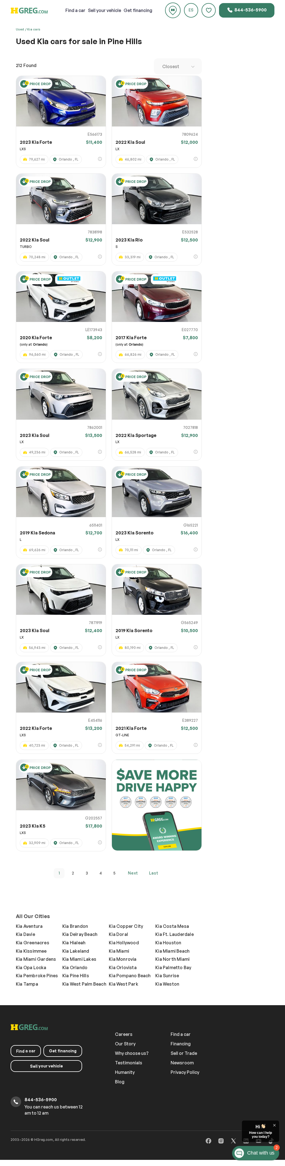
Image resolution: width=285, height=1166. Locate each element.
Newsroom (182, 1062)
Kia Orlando (74, 967)
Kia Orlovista (123, 967)
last (153, 873)
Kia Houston (168, 942)
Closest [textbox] (170, 66)
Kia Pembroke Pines (37, 975)
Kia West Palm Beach (84, 984)
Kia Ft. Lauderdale (174, 934)
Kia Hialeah (73, 942)
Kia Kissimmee (31, 951)
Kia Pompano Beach (130, 975)
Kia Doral (118, 934)
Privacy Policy (185, 1072)
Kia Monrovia (122, 959)
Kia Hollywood (124, 942)
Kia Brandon (75, 926)
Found (26, 65)
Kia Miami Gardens (36, 959)
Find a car (181, 1034)
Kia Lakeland (75, 951)
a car (75, 10)
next (133, 873)
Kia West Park (123, 984)
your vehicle (104, 10)
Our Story (125, 1043)
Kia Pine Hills (75, 975)
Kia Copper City (126, 926)
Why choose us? (132, 1053)
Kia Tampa (27, 984)
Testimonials (128, 1062)
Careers (123, 1034)
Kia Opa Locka (31, 967)
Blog (119, 1081)
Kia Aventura (29, 926)
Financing (181, 1043)
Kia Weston (167, 984)
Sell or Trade (184, 1053)
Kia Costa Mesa (172, 926)
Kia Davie (25, 934)
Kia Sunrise (167, 975)
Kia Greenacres (32, 942)
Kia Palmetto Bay (173, 967)
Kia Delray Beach (79, 934)
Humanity (125, 1072)
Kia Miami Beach (172, 951)
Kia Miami (119, 951)
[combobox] (178, 66)
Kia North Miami (172, 959)
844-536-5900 (250, 10)
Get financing (138, 10)
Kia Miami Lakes (79, 959)
